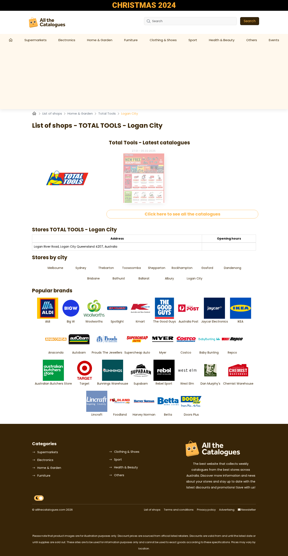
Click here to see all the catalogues (182, 214)
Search (250, 21)
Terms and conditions (179, 510)
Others (251, 40)
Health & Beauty (221, 40)
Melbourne (55, 268)
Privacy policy (206, 510)
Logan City (194, 278)
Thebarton (106, 268)
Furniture (131, 40)
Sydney (80, 268)
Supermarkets (35, 40)
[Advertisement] (144, 77)
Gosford (207, 268)
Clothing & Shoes (163, 40)
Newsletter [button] (248, 510)
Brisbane (93, 278)
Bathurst (119, 278)
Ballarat (144, 278)
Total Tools (107, 113)
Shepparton (156, 268)
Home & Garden (99, 40)
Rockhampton (182, 268)
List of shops (52, 113)
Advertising (226, 510)
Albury (169, 278)
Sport (192, 40)
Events (274, 40)
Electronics (66, 40)
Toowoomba (131, 268)
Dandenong (232, 268)
